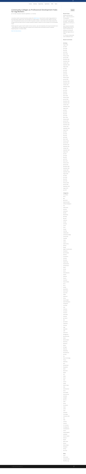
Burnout (64, 218)
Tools (64, 419)
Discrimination (66, 252)
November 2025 (66, 61)
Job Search (65, 318)
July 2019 (65, 190)
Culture (30, 3)
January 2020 (65, 184)
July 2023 (65, 110)
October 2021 (65, 148)
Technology (65, 414)
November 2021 (66, 146)
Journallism (65, 321)
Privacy (64, 359)
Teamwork (65, 412)
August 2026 (65, 44)
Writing (64, 448)
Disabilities (65, 251)
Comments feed (66, 459)
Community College (67, 234)
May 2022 (65, 135)
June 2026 (65, 48)
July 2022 (65, 131)
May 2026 (65, 50)
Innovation (65, 310)
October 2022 (65, 126)
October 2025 (65, 63)
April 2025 (65, 73)
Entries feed (65, 457)
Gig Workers (47, 3)
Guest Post (65, 292)
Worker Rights (66, 445)
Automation (65, 211)
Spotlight (65, 397)
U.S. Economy (33, 13)
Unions (64, 430)
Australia (65, 209)
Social (64, 390)
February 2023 (66, 119)
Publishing (65, 361)
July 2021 (65, 153)
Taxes (64, 410)
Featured (23, 13)
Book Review (65, 214)
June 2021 (65, 155)
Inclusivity (65, 305)
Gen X (64, 283)
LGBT (64, 330)
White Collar (65, 441)
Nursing (64, 354)
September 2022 (66, 128)
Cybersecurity (66, 243)
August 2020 (65, 173)
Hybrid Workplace (66, 301)
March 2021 (65, 160)
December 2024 (66, 81)
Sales (64, 379)
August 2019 (65, 188)
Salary (64, 378)
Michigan (65, 347)
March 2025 (65, 75)
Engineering (40, 3)
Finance (64, 278)
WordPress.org (66, 460)
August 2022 (65, 130)
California (65, 220)
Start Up (64, 399)
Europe (64, 269)
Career (64, 225)
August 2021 (65, 151)
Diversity (35, 3)
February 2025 (66, 77)
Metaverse (65, 343)
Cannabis (65, 223)
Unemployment (66, 428)
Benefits (64, 212)
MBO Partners (37, 18)
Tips (64, 417)
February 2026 (66, 55)
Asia (64, 205)
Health (64, 294)
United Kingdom (66, 432)
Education (19, 13)
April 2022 (65, 137)
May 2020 (65, 179)
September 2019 (66, 186)
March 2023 (65, 117)
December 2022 (66, 122)
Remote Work (65, 365)
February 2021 (66, 162)
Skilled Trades (66, 385)
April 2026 (65, 52)
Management (65, 334)
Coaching (65, 231)
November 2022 (66, 124)
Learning (65, 325)
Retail (64, 368)
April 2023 (65, 115)
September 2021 (66, 150)
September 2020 (66, 171)
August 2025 (65, 66)
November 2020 (66, 168)
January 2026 (65, 57)
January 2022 (65, 142)
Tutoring (65, 423)
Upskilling (65, 434)
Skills (64, 387)
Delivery (64, 245)
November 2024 (66, 83)
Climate (64, 229)
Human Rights (66, 300)
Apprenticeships (66, 202)
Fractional (65, 280)
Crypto (64, 240)
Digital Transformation (67, 249)
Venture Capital (66, 436)
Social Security (66, 394)
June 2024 (65, 90)
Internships (65, 314)
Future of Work (66, 281)
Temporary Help (66, 416)
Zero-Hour (65, 450)
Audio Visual (65, 207)
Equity (64, 267)
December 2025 (66, 59)
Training (64, 421)
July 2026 (65, 46)
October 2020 (65, 170)
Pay (64, 356)
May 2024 (65, 92)
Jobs (64, 319)
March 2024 (65, 95)
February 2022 (66, 141)
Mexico (64, 345)
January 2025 (65, 79)
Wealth (64, 439)
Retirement (65, 370)
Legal (64, 327)
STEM (52, 3)
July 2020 (65, 175)
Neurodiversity (66, 352)
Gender (64, 287)
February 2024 (66, 97)
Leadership (65, 323)
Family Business (66, 272)
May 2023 (65, 113)
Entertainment (66, 263)
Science (64, 381)
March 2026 (65, 53)
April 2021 (65, 159)
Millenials (65, 348)
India (64, 307)
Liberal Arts (65, 332)
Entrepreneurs (66, 265)
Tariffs (64, 408)
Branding (65, 216)
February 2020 (66, 182)
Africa (64, 196)
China (64, 227)
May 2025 (65, 72)
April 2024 (65, 93)
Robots (64, 372)
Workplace (65, 446)
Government (65, 290)
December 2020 (66, 166)
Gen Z (64, 285)
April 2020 (65, 180)
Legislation (65, 329)
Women (64, 443)
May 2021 (65, 157)
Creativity (65, 238)
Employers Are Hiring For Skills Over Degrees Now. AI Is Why (68, 32)
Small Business (66, 388)
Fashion (64, 274)
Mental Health (66, 339)
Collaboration (65, 232)
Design (64, 247)
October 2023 (65, 104)
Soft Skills (65, 396)
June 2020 (65, 177)
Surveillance (65, 405)
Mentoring (65, 341)
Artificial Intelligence (67, 203)
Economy (65, 258)
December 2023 (66, 101)
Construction (65, 236)
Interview (65, 316)
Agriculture (65, 200)
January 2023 (65, 121)
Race (64, 363)
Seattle (64, 383)
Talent (56, 3)
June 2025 (65, 70)
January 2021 (65, 164)
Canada (64, 222)
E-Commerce (65, 256)
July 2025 (65, 68)
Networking (65, 350)
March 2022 (65, 139)
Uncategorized (66, 427)
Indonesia (65, 309)
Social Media (65, 392)
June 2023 (65, 111)
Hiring (64, 298)
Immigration (65, 303)
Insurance (65, 312)
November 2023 (66, 102)
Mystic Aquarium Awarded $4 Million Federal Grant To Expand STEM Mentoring (68, 27)
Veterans (65, 437)
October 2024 (65, 84)
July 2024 (65, 88)
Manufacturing (66, 336)
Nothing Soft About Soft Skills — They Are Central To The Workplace (68, 17)
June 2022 (65, 133)
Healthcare (65, 296)
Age (64, 198)
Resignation (65, 367)
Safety (64, 376)
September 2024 (66, 86)
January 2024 (65, 99)
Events (64, 271)
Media (64, 338)
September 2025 (66, 64)
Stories (64, 403)
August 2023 (65, 108)
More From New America (16, 31)
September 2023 (66, 106)
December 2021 (66, 144)
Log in (64, 455)
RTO (64, 374)
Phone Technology (66, 358)
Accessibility (65, 194)
